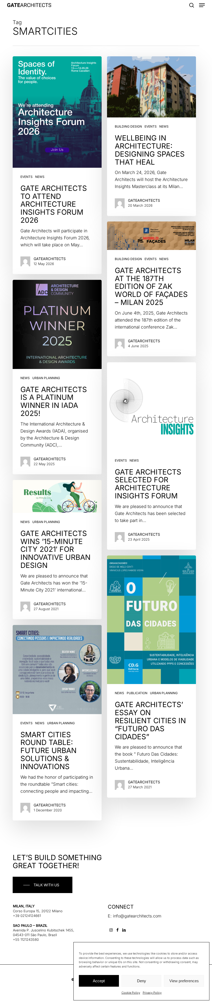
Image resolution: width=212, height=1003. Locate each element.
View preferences (184, 981)
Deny (141, 981)
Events (26, 177)
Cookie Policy (131, 992)
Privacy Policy (152, 992)
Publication (137, 693)
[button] (202, 5)
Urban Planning (46, 378)
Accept (99, 981)
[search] (191, 5)
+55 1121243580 (26, 939)
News (39, 177)
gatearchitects (50, 258)
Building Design (128, 126)
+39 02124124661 (27, 916)
